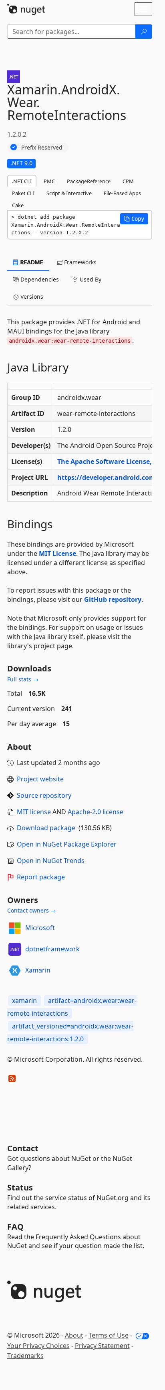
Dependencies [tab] (39, 279)
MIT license (34, 811)
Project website (40, 779)
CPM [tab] (128, 181)
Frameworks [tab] (79, 262)
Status (20, 1187)
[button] (134, 218)
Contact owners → (31, 910)
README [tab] (31, 262)
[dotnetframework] (15, 949)
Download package (46, 827)
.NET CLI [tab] (22, 181)
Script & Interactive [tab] (69, 193)
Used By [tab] (89, 279)
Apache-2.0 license (95, 811)
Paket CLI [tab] (23, 193)
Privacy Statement (102, 1345)
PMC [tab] (49, 181)
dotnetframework (52, 949)
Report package (41, 877)
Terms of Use (109, 1335)
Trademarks (25, 1355)
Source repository (44, 795)
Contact (22, 1148)
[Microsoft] (15, 928)
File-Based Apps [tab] (122, 193)
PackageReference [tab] (89, 181)
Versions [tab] (31, 296)
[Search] (143, 31)
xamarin (24, 1000)
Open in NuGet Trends (51, 860)
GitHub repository (112, 599)
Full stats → (22, 679)
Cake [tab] (18, 205)
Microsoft (40, 927)
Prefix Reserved (41, 147)
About (74, 1335)
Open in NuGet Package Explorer (67, 844)
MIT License (57, 553)
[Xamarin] (15, 970)
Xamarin (37, 970)
